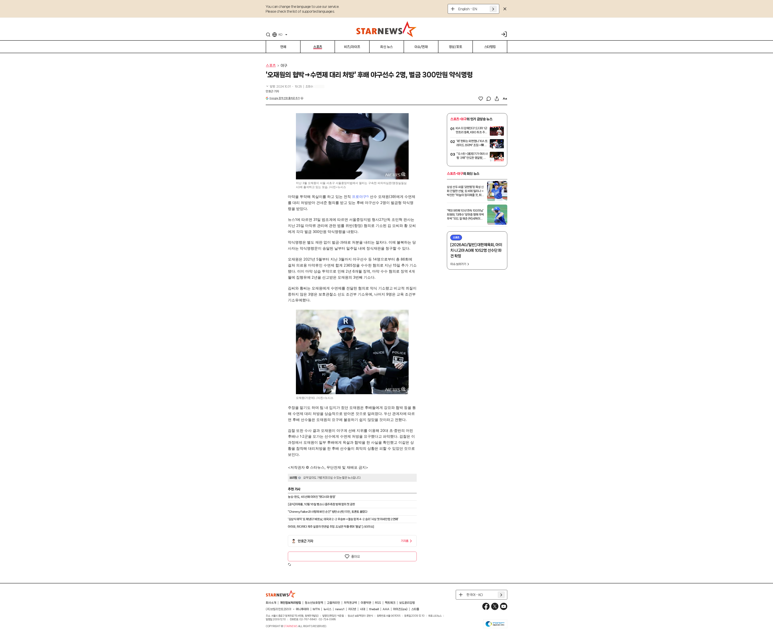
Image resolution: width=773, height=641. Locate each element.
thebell (374, 609)
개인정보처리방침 (290, 602)
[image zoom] (403, 174)
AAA (386, 609)
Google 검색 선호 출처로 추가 (284, 98)
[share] (496, 98)
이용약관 (366, 602)
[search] (268, 34)
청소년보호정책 (314, 602)
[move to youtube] (503, 606)
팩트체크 (390, 602)
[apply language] (493, 9)
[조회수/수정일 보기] (284, 87)
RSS (378, 602)
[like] (480, 98)
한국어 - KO (474, 595)
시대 (362, 609)
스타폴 (415, 609)
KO (280, 34)
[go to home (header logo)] (386, 29)
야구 (284, 66)
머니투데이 (302, 609)
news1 (339, 609)
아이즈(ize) (400, 609)
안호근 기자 (272, 91)
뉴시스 (327, 609)
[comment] (488, 98)
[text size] (504, 98)
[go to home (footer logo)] (281, 594)
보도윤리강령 (407, 602)
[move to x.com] (494, 606)
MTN (316, 609)
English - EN (467, 9)
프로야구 (359, 196)
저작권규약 (350, 602)
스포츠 (271, 66)
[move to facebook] (486, 606)
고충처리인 (333, 602)
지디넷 (352, 609)
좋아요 (355, 556)
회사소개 (271, 602)
